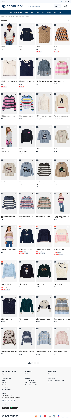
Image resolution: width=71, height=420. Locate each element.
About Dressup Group (53, 374)
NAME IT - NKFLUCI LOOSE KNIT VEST (62, 319)
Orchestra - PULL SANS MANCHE (43, 47)
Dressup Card (28, 378)
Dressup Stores (51, 378)
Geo (61, 1)
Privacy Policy (28, 387)
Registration (4, 374)
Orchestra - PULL (57, 47)
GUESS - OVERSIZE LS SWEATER (43, 319)
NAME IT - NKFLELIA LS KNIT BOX (8, 116)
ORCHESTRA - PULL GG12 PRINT (25, 249)
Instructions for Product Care (31, 382)
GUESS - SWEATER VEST (59, 284)
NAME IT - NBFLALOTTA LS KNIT (60, 149)
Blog (49, 382)
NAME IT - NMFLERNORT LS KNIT (26, 216)
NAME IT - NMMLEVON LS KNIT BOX (26, 183)
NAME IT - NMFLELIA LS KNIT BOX (61, 81)
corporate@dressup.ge (15, 397)
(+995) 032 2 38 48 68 (7, 395)
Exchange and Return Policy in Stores (56, 380)
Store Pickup (4, 382)
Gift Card (27, 376)
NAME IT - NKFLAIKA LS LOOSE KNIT (9, 351)
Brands (3, 1)
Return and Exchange (6, 389)
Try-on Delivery (5, 385)
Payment (4, 376)
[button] (11, 371)
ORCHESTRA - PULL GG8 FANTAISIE (43, 249)
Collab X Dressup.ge (29, 380)
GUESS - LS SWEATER (23, 284)
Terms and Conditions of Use (31, 385)
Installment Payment (6, 378)
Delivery (3, 380)
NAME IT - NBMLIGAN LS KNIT (42, 149)
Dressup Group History (53, 376)
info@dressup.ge (5, 397)
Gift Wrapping (5, 387)
